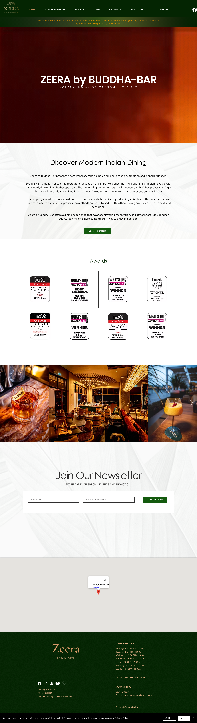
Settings (169, 718)
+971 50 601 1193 (44, 693)
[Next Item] (191, 403)
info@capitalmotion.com (140, 695)
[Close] (193, 718)
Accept (183, 718)
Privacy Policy (121, 718)
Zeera (66, 648)
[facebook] (194, 10)
